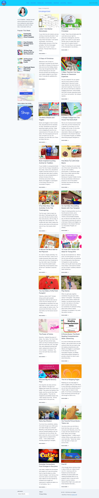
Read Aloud (56, 2)
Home (27, 2)
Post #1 (64, 464)
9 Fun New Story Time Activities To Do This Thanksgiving (46, 208)
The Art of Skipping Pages (70, 379)
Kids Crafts (33, 2)
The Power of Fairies (46, 334)
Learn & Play (63, 2)
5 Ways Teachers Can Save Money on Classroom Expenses (71, 74)
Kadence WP (74, 494)
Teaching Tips (40, 2)
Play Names (66, 291)
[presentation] (49, 20)
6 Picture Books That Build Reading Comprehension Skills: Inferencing (71, 336)
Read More (42, 53)
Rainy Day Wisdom (45, 421)
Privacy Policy (43, 494)
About (41, 491)
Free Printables (48, 2)
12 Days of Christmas (46, 58)
